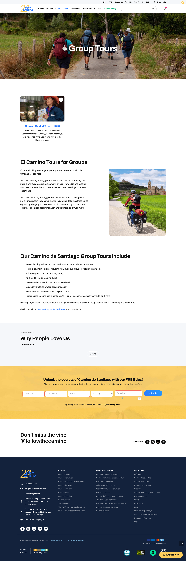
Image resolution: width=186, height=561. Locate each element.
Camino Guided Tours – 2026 (42, 126)
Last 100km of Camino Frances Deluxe (111, 548)
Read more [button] (63, 390)
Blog (104, 2)
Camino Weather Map (142, 522)
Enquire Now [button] (138, 16)
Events (137, 544)
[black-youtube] (163, 486)
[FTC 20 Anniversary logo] (26, 8)
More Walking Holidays (143, 555)
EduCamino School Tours (139, 126)
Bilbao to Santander (103, 537)
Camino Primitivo (65, 540)
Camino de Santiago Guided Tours (71, 555)
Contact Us (119, 2)
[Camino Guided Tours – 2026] (42, 108)
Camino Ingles (63, 537)
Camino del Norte (65, 529)
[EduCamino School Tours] (139, 108)
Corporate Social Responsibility (146, 559)
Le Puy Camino (64, 544)
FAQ (110, 2)
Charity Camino (90, 126)
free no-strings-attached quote (51, 309)
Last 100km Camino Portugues (108, 533)
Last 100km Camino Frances (107, 518)
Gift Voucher (139, 518)
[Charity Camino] (91, 108)
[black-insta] (153, 486)
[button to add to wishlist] (61, 99)
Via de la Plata (63, 548)
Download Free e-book (143, 529)
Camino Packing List (142, 526)
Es (142, 2)
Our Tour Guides (140, 540)
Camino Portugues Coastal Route (71, 526)
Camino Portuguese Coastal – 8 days (110, 522)
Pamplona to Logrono (104, 526)
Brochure (137, 533)
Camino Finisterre (65, 533)
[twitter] (158, 486)
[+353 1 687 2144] (22, 528)
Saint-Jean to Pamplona (105, 529)
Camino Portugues (65, 522)
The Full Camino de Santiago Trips (71, 551)
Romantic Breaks (102, 555)
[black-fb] (147, 486)
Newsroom (138, 548)
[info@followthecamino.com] (22, 533)
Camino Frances (64, 518)
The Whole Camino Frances (107, 544)
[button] (149, 2)
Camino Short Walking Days (107, 551)
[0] (164, 9)
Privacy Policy (114, 449)
